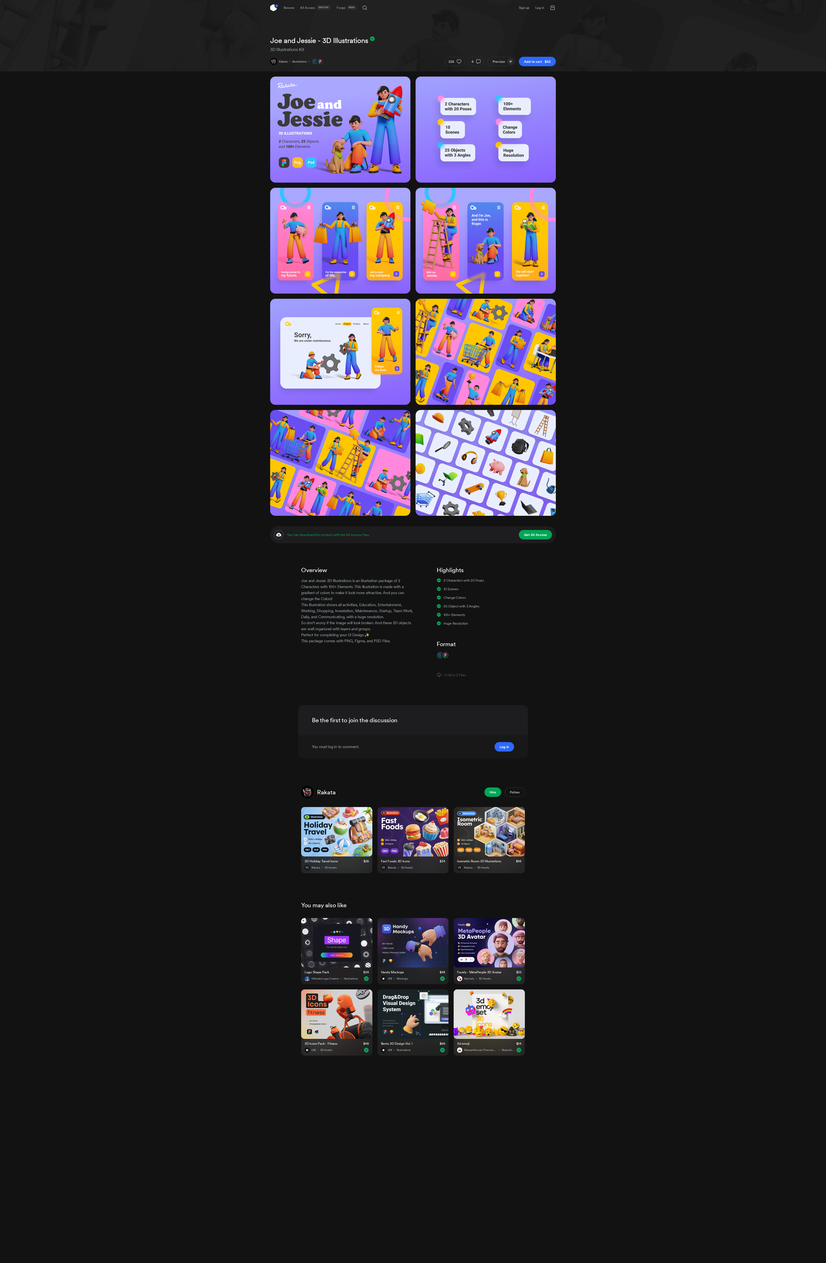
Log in (539, 8)
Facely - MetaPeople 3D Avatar (479, 972)
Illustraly (469, 978)
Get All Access (535, 535)
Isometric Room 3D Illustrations (479, 861)
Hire (493, 792)
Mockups (402, 978)
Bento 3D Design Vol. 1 (397, 1043)
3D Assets (330, 867)
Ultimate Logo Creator (325, 978)
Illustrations (299, 61)
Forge (345, 8)
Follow (515, 792)
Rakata (283, 61)
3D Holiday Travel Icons (321, 861)
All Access (314, 8)
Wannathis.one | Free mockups (480, 1050)
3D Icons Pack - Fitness (321, 1043)
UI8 (390, 978)
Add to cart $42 (537, 61)
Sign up (524, 8)
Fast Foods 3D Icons (395, 861)
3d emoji (463, 1043)
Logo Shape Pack (317, 972)
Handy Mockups (392, 972)
